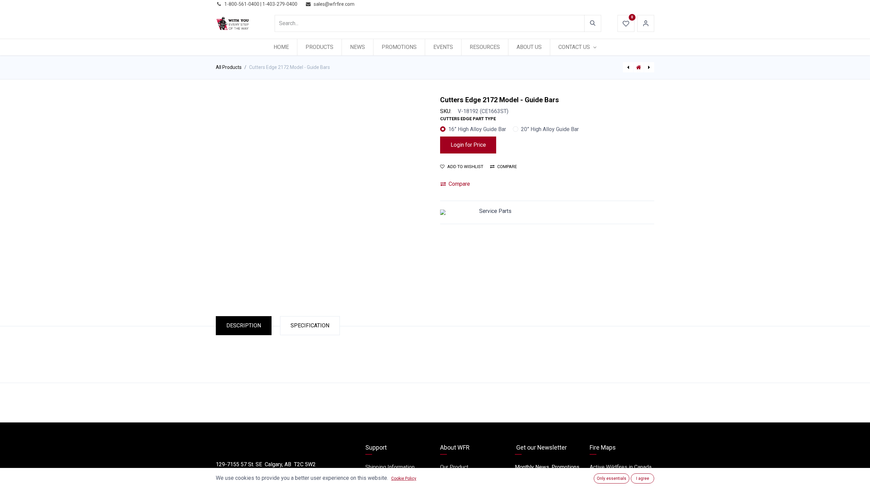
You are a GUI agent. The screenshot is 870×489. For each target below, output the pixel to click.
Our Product (454, 467)
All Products (229, 67)
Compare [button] (507, 166)
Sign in (645, 23)
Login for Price (468, 145)
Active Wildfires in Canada (620, 467)
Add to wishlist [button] (465, 166)
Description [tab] (243, 325)
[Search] (592, 23)
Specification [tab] (310, 325)
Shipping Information (390, 467)
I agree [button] (642, 478)
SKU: (445, 111)
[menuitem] (281, 47)
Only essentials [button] (611, 478)
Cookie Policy (403, 478)
